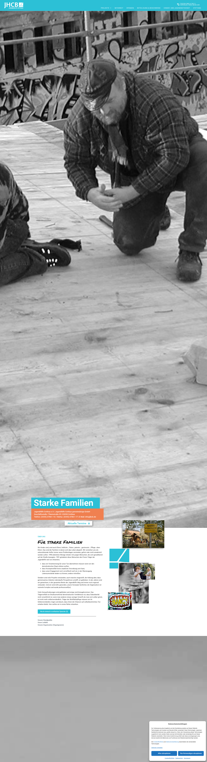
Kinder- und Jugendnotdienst (177, 8)
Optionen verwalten (157, 747)
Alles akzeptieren (164, 753)
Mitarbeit (119, 8)
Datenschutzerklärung (172, 742)
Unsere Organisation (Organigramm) (51, 625)
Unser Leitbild (43, 622)
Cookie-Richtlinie (158, 742)
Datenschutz (179, 758)
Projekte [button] (105, 8)
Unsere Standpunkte (45, 620)
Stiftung (197, 8)
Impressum (187, 758)
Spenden (130, 8)
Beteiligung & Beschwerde (149, 8)
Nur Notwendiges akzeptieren (191, 753)
